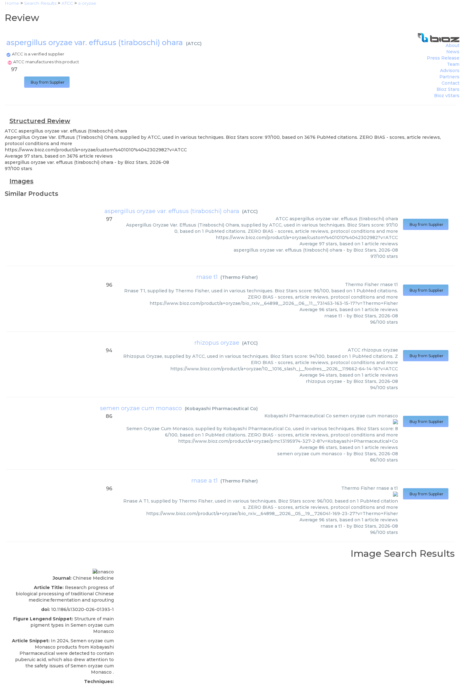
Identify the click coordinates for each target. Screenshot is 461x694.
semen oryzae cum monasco (141, 408)
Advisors (449, 70)
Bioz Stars (448, 89)
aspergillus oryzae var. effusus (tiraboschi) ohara (171, 211)
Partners (449, 77)
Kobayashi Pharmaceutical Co (221, 408)
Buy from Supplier (47, 82)
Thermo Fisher (239, 277)
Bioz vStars (446, 95)
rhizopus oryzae (216, 342)
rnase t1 (207, 277)
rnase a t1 (204, 480)
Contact (450, 83)
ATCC (194, 43)
